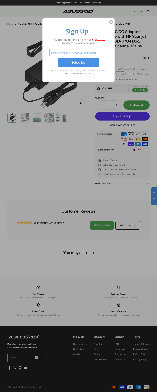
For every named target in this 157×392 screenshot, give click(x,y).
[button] (111, 22)
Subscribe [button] (78, 62)
